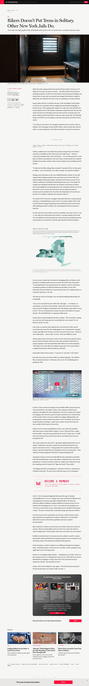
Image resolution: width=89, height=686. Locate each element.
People (39, 677)
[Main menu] (2, 2)
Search (71, 2)
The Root (17, 107)
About (75, 2)
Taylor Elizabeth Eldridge (15, 88)
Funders (54, 677)
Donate (86, 2)
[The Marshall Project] (11, 2)
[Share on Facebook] (9, 100)
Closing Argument (37, 645)
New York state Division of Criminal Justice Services (71, 269)
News (8, 16)
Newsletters (80, 2)
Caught (22, 104)
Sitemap (49, 677)
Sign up (75, 620)
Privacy (43, 677)
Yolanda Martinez (15, 95)
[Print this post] (17, 100)
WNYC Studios (10, 107)
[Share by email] (13, 100)
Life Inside (61, 645)
